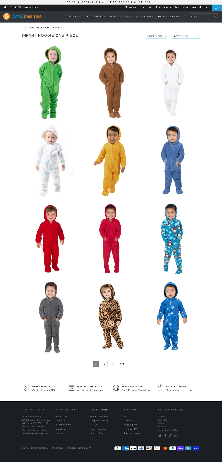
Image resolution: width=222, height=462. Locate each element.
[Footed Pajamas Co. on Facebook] (9, 7)
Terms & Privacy (132, 433)
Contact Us (129, 420)
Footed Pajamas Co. (39, 448)
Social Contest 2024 (140, 7)
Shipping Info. (131, 424)
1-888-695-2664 (30, 7)
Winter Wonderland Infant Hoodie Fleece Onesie (171, 238)
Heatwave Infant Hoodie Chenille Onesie (111, 238)
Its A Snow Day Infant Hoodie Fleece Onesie (171, 317)
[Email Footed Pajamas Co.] (19, 7)
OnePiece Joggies (119, 16)
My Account (62, 416)
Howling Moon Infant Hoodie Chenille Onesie (50, 317)
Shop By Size (177, 16)
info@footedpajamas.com (35, 433)
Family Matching (157, 16)
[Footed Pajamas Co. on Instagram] (14, 7)
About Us (60, 420)
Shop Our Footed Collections (84, 16)
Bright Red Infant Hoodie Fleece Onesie (50, 238)
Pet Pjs (140, 16)
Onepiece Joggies (99, 420)
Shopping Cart (63, 424)
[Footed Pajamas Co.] (23, 16)
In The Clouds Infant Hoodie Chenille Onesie (171, 82)
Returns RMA (131, 429)
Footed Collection (99, 416)
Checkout (61, 429)
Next (122, 363)
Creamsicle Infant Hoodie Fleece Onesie (111, 160)
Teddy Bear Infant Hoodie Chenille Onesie (111, 82)
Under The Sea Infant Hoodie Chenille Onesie (171, 160)
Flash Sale (164, 7)
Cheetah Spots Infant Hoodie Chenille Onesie (111, 317)
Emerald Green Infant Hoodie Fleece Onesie (50, 82)
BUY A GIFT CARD (187, 7)
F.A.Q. (127, 416)
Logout (59, 433)
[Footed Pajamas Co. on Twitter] (5, 7)
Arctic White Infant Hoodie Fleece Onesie (50, 160)
